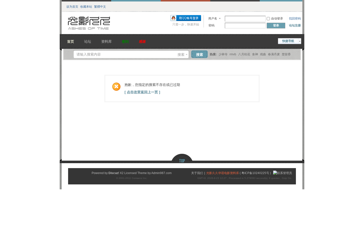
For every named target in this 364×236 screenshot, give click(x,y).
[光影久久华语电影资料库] (89, 31)
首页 (70, 40)
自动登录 (277, 18)
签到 (125, 40)
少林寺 (223, 54)
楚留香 (286, 54)
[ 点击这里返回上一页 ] (142, 92)
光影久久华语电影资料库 (222, 173)
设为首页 (72, 6)
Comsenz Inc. (139, 178)
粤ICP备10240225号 (255, 173)
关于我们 (197, 173)
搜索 (181, 55)
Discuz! (113, 173)
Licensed (130, 173)
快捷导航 (288, 41)
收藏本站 (86, 6)
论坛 (87, 40)
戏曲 (263, 54)
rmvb (233, 54)
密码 (211, 25)
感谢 (142, 40)
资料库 (106, 40)
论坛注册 (295, 25)
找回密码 (295, 18)
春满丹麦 (274, 54)
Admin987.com (161, 173)
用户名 (212, 18)
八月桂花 (244, 54)
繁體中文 (100, 6)
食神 (255, 54)
